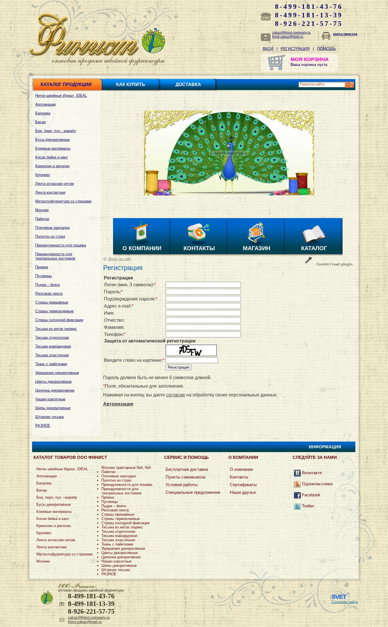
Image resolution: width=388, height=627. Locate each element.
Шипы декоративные (52, 408)
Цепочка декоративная (54, 390)
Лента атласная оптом (54, 183)
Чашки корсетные (50, 399)
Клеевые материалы (52, 148)
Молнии (42, 210)
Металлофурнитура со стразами (63, 201)
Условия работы (182, 484)
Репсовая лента (48, 293)
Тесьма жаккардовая (53, 346)
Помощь (326, 48)
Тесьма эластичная (52, 355)
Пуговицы (43, 276)
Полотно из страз (50, 236)
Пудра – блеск (47, 285)
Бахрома (42, 113)
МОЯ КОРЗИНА (310, 59)
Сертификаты (243, 484)
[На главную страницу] (84, 55)
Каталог (314, 248)
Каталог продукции (66, 84)
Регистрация (295, 48)
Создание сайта (344, 602)
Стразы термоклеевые (54, 311)
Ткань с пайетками (51, 364)
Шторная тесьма (49, 417)
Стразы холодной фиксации (59, 320)
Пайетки (42, 219)
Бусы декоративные (52, 139)
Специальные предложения (193, 492)
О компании (141, 248)
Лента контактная (50, 192)
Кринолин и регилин (52, 166)
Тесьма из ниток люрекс (56, 329)
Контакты (199, 248)
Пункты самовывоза (185, 477)
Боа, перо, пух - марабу (55, 131)
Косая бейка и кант (51, 157)
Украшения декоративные (57, 373)
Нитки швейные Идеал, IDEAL (61, 95)
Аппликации (45, 104)
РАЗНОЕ (42, 425)
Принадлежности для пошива (60, 245)
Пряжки (41, 267)
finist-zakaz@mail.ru (287, 37)
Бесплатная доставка (187, 469)
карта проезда (345, 34)
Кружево (42, 175)
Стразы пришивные (51, 302)
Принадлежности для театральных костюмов (55, 256)
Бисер (40, 122)
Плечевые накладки (52, 227)
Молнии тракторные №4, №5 (126, 467)
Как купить (130, 84)
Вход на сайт (120, 259)
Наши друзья (243, 492)
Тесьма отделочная (52, 337)
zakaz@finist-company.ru (291, 33)
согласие (175, 394)
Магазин (256, 248)
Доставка (188, 84)
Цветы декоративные (53, 381)
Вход (268, 48)
